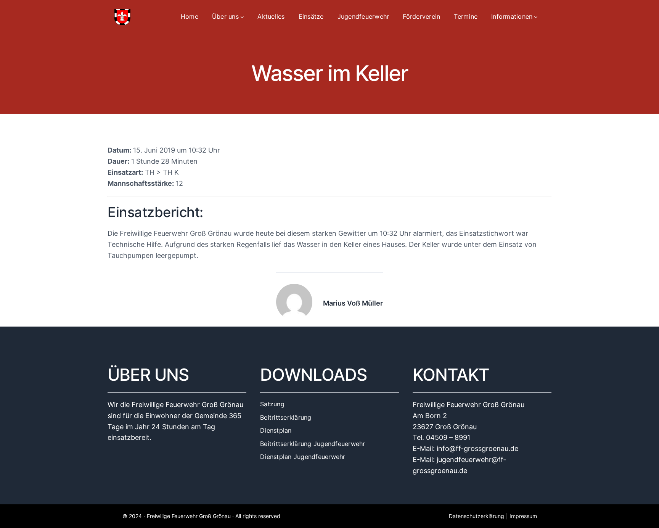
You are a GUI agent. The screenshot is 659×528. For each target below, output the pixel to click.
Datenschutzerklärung (476, 516)
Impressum (523, 516)
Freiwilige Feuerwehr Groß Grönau (189, 516)
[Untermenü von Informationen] (536, 17)
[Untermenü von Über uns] (242, 17)
